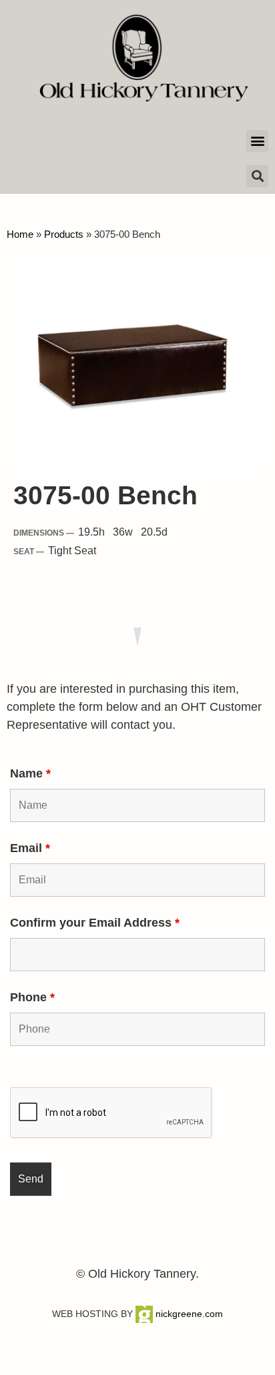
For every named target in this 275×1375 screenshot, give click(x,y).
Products (63, 234)
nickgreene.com (188, 1313)
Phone (32, 997)
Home (20, 234)
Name (30, 773)
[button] (257, 141)
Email (30, 848)
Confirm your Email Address (95, 922)
